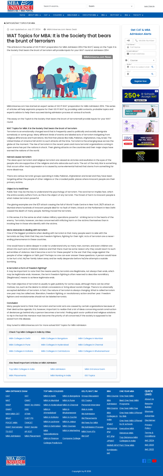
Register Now (141, 81)
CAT (46, 15)
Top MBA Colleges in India (22, 369)
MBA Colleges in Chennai (90, 344)
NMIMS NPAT (113, 445)
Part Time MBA (126, 445)
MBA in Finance (51, 438)
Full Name (131, 44)
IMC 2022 (149, 449)
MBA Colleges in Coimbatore (55, 351)
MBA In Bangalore (71, 395)
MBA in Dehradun (52, 426)
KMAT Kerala (31, 427)
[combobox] (142, 60)
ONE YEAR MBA (126, 391)
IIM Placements (89, 418)
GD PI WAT (114, 15)
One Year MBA (126, 395)
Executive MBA (126, 428)
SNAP (8, 404)
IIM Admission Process (92, 427)
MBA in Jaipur (69, 421)
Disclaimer (150, 420)
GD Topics (90, 375)
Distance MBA (126, 432)
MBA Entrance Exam (95, 369)
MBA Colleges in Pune (19, 344)
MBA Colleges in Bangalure (54, 338)
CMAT (28, 400)
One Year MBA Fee (128, 408)
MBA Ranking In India (60, 375)
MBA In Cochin (70, 417)
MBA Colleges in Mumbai (90, 338)
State (129, 64)
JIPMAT (110, 440)
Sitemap (149, 411)
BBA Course (112, 395)
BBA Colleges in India (112, 416)
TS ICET (9, 431)
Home (22, 15)
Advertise (149, 415)
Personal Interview (91, 404)
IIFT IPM (110, 436)
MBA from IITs (88, 431)
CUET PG (29, 418)
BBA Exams (112, 408)
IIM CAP (85, 435)
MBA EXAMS (72, 15)
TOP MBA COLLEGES (53, 391)
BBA (103, 15)
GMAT (9, 409)
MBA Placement (17, 375)
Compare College (71, 438)
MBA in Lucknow (51, 421)
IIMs (126, 15)
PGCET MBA (11, 422)
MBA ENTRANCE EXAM (16, 391)
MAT (8, 400)
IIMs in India (87, 409)
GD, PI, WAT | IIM (89, 391)
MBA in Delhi (50, 395)
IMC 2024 (149, 440)
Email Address (132, 51)
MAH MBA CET (13, 413)
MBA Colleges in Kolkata (21, 351)
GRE (27, 409)
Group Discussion (90, 395)
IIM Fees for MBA (90, 422)
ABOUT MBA (33, 15)
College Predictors (53, 442)
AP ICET (28, 431)
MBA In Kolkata (51, 417)
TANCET (29, 422)
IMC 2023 (149, 444)
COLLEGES (57, 15)
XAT (27, 395)
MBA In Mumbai (51, 400)
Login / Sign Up (149, 6)
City (129, 71)
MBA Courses (69, 426)
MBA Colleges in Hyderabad (55, 344)
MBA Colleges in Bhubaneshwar (94, 351)
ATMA (27, 413)
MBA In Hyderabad (53, 404)
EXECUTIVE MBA (89, 15)
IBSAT (8, 418)
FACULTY (137, 15)
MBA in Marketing (71, 430)
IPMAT (110, 424)
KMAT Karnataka (14, 427)
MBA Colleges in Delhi (19, 338)
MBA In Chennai (70, 404)
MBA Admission (57, 369)
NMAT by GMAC (32, 404)
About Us (149, 399)
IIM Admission (88, 413)
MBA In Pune (69, 400)
